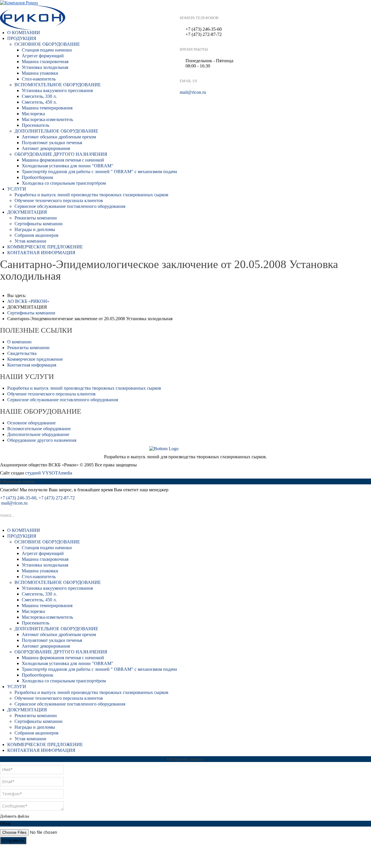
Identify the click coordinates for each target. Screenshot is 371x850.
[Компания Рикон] (19, 2)
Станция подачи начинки (47, 49)
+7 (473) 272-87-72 (57, 497)
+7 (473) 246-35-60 (18, 497)
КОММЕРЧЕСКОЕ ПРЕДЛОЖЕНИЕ (45, 246)
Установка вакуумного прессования (57, 90)
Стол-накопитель (39, 78)
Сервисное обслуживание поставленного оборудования (69, 206)
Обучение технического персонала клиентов (58, 200)
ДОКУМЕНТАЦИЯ (27, 212)
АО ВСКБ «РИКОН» (28, 301)
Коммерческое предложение (35, 359)
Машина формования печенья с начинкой (63, 159)
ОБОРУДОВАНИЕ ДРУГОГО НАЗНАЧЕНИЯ (60, 154)
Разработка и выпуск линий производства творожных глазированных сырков (91, 194)
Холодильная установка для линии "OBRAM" (67, 165)
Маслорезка (33, 113)
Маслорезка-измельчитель (47, 119)
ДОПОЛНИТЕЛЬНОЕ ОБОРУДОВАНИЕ (56, 131)
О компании (19, 341)
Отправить (13, 840)
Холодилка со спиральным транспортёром (64, 183)
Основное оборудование (31, 422)
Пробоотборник (37, 177)
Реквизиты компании (35, 217)
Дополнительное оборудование (38, 434)
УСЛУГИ (16, 188)
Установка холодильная (45, 67)
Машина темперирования (47, 107)
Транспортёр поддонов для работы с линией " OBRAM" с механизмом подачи (99, 171)
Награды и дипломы (34, 229)
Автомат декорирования (46, 148)
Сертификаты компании (38, 223)
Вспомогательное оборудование (39, 428)
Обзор (5, 823)
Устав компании (30, 241)
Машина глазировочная (45, 61)
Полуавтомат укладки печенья (52, 142)
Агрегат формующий (43, 55)
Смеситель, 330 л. (39, 96)
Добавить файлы (14, 816)
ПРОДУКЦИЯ (21, 38)
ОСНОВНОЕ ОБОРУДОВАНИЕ (47, 44)
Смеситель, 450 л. (39, 102)
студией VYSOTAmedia (48, 472)
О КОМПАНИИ (23, 32)
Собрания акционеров (36, 235)
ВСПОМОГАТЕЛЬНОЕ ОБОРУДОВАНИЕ (57, 84)
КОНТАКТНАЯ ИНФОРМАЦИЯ (41, 252)
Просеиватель (35, 125)
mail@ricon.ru (193, 92)
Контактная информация (31, 364)
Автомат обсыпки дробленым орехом (59, 136)
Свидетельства (22, 353)
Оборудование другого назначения (41, 440)
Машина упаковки (40, 73)
